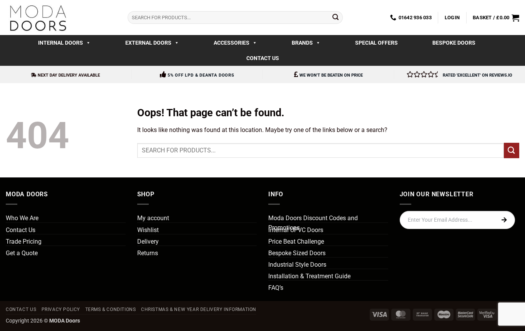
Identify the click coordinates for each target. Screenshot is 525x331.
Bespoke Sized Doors (297, 253)
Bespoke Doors (453, 43)
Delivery (148, 241)
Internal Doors (60, 43)
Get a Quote (22, 253)
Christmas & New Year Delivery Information (198, 309)
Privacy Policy (61, 309)
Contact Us (262, 58)
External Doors (148, 43)
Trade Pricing (24, 241)
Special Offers (376, 43)
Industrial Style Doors (297, 264)
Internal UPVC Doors (295, 230)
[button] (452, 18)
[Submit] (335, 17)
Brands (302, 43)
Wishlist (148, 230)
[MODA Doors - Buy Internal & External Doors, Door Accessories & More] (38, 17)
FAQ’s (275, 287)
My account (153, 218)
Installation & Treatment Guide (309, 276)
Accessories (231, 43)
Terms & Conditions (110, 309)
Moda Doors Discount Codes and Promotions (313, 223)
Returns (147, 253)
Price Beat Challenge (296, 241)
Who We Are (22, 218)
